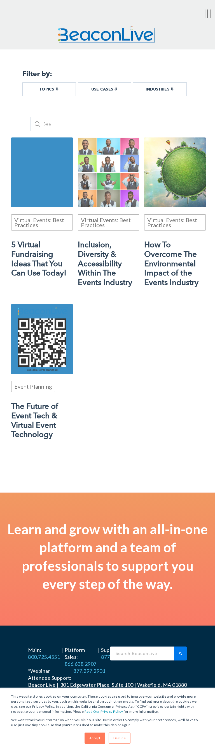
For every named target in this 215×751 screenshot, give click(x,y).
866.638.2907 (81, 664)
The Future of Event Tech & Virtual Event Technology (35, 420)
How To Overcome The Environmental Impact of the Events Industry (171, 263)
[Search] (180, 653)
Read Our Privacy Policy (104, 711)
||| (208, 13)
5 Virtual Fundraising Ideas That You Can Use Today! (38, 259)
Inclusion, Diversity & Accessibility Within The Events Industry (105, 263)
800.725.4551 (44, 657)
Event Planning (33, 386)
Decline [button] (119, 738)
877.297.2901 (89, 671)
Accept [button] (95, 738)
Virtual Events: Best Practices (39, 222)
